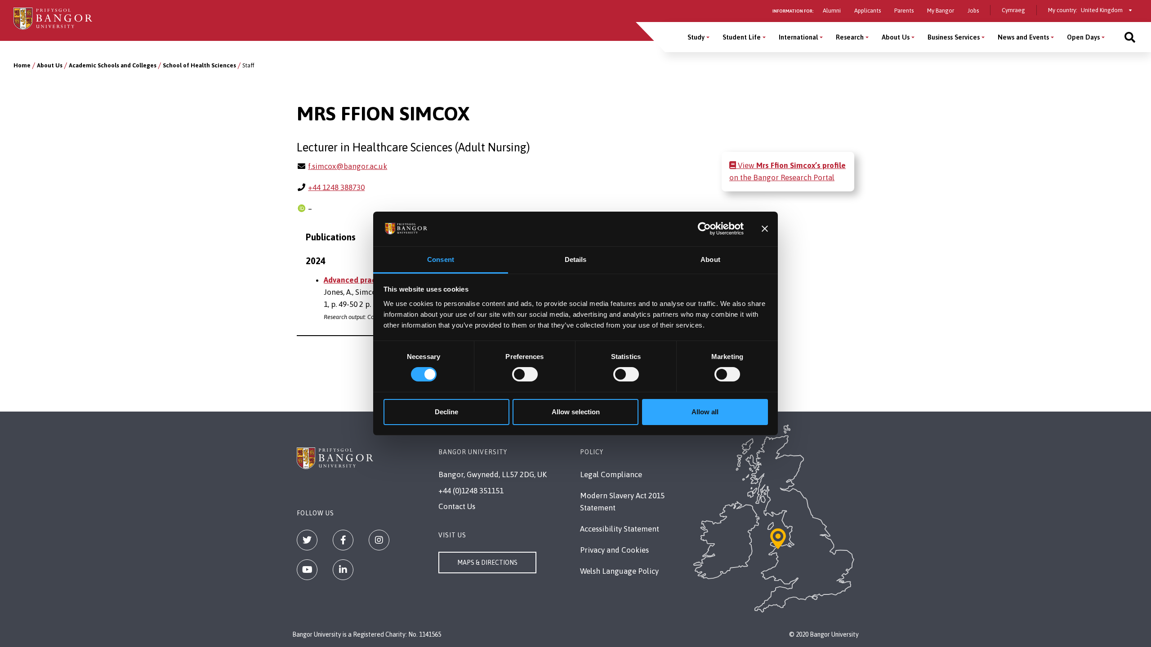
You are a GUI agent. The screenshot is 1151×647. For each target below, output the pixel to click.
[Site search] (1130, 37)
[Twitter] (307, 540)
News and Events (1023, 37)
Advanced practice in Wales (372, 279)
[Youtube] (307, 569)
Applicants (867, 10)
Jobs (973, 10)
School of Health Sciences (199, 65)
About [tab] (710, 259)
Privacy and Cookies (614, 549)
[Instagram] (379, 540)
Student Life (742, 37)
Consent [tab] (440, 259)
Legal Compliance (611, 474)
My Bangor (940, 10)
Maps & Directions (487, 562)
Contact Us (456, 506)
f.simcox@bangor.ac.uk (347, 166)
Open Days (1083, 37)
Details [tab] (576, 259)
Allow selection (576, 412)
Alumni (832, 10)
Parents (904, 10)
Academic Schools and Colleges (112, 65)
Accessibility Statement (619, 528)
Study (696, 37)
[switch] (525, 374)
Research (850, 37)
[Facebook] (343, 540)
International (798, 37)
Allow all (704, 412)
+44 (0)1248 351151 (471, 490)
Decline (446, 412)
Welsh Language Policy (619, 571)
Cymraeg (1013, 10)
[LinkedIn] (343, 569)
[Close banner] (765, 229)
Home (22, 65)
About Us (896, 37)
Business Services (954, 37)
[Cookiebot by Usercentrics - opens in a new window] (704, 228)
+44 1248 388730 (336, 187)
